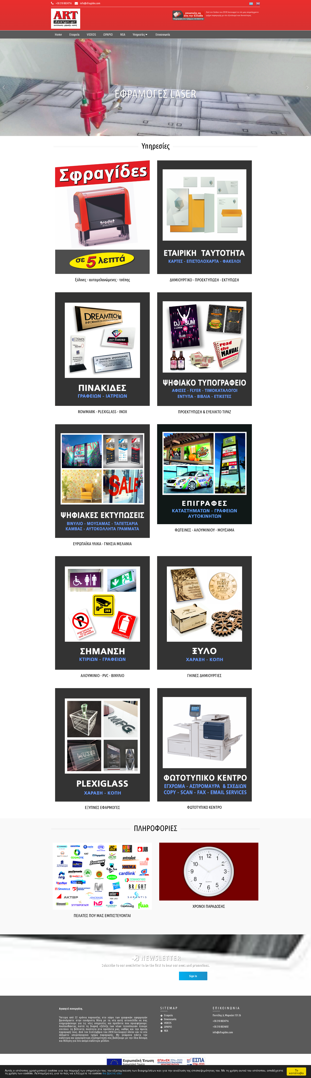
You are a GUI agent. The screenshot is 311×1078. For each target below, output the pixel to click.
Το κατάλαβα (296, 1071)
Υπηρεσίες (139, 34)
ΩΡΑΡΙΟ (108, 34)
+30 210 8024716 (63, 3)
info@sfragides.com (90, 3)
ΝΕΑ (122, 34)
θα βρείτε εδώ (112, 1073)
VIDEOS (91, 34)
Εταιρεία (74, 34)
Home (58, 34)
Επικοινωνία (163, 34)
